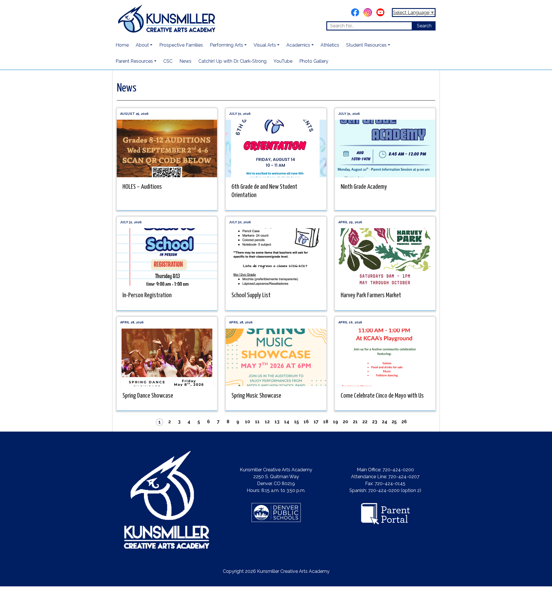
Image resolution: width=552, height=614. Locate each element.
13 (277, 421)
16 (306, 421)
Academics (298, 45)
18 (325, 421)
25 (394, 421)
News (185, 61)
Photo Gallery (313, 61)
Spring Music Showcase (256, 395)
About (142, 45)
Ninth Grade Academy (364, 187)
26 (404, 421)
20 (345, 421)
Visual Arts (265, 45)
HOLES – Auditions (142, 187)
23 (374, 421)
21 (355, 421)
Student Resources (366, 45)
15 (296, 421)
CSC (167, 61)
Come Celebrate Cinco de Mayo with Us (382, 395)
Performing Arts (226, 45)
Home (122, 45)
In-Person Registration (147, 295)
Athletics (330, 45)
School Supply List (251, 295)
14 (286, 421)
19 (335, 421)
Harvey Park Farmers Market (371, 295)
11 (257, 421)
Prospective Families (181, 45)
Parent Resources (134, 61)
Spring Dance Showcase (147, 395)
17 (316, 421)
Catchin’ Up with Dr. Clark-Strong (232, 61)
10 (247, 421)
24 (384, 421)
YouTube (282, 61)
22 (364, 421)
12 (267, 421)
